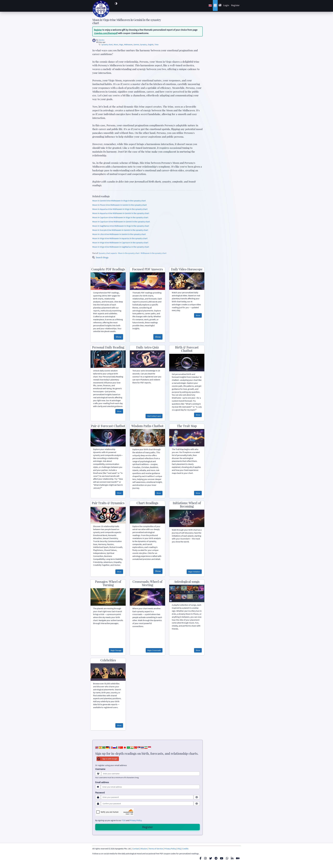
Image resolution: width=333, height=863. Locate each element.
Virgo (121, 44)
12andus (101, 40)
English (150, 44)
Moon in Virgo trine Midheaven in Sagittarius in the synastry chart (120, 246)
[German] (107, 747)
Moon (116, 44)
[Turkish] (135, 747)
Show (118, 336)
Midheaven (128, 44)
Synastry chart (107, 44)
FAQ (179, 848)
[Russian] (114, 747)
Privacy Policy (136, 820)
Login (226, 5)
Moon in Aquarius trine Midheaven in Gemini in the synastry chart (120, 213)
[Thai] (142, 747)
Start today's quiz (154, 416)
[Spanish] (100, 747)
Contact (135, 848)
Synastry (143, 44)
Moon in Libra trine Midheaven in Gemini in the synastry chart (119, 234)
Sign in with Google (109, 759)
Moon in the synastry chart (128, 253)
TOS (124, 820)
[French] (110, 747)
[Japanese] (124, 747)
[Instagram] (205, 858)
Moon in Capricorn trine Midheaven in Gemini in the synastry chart (121, 221)
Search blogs (102, 257)
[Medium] (238, 858)
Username (100, 769)
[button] (116, 3)
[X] (210, 858)
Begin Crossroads (154, 650)
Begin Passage (116, 650)
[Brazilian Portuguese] (103, 747)
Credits (185, 848)
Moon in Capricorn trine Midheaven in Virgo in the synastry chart (120, 217)
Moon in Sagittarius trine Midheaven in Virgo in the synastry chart (120, 226)
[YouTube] (221, 858)
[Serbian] (138, 747)
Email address (102, 782)
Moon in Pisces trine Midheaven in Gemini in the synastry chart (119, 205)
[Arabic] (128, 747)
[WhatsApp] (227, 858)
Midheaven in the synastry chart (153, 253)
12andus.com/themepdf (106, 33)
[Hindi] (131, 747)
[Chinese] (121, 747)
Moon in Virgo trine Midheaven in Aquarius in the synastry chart (119, 238)
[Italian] (117, 747)
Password (100, 792)
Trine (156, 44)
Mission (143, 848)
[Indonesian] (149, 747)
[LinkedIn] (232, 858)
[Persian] (146, 747)
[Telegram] (216, 858)
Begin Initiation (194, 572)
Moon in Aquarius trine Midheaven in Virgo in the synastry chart (119, 209)
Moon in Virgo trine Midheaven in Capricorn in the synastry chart (120, 242)
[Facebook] (200, 858)
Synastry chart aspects (108, 253)
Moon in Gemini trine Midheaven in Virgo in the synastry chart (119, 200)
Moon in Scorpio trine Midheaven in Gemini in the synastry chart (120, 230)
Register (235, 5)
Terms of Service (156, 848)
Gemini (136, 44)
